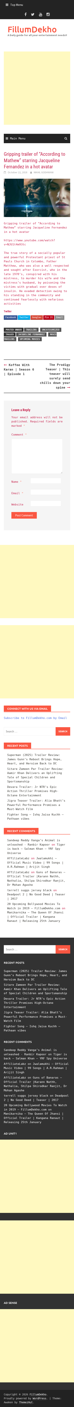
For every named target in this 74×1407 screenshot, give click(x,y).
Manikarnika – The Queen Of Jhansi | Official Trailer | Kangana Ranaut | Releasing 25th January (35, 917)
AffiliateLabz (18, 858)
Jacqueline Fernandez (31, 334)
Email (59, 317)
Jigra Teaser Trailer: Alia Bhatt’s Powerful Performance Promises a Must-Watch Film (36, 805)
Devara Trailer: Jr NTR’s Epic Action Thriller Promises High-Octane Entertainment (32, 791)
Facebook (10, 317)
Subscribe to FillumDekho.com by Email (35, 718)
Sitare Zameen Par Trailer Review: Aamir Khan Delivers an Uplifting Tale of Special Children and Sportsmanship (35, 989)
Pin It (49, 317)
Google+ (36, 317)
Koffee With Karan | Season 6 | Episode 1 (19, 369)
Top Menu (16, 5)
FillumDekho (32, 29)
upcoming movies (30, 339)
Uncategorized (50, 329)
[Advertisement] (37, 88)
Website (17, 504)
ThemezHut (26, 1402)
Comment (19, 434)
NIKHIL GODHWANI (44, 172)
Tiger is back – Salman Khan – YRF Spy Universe (36, 849)
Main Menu (17, 138)
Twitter (24, 317)
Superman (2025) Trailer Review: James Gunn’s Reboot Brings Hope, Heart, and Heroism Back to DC (34, 759)
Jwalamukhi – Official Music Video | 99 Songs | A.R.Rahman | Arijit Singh (35, 862)
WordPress (39, 1398)
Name (16, 481)
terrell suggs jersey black (29, 890)
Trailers (31, 329)
